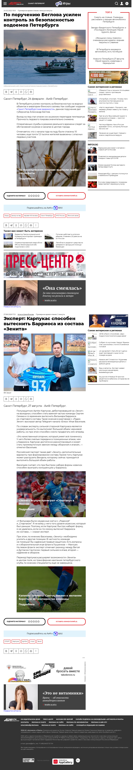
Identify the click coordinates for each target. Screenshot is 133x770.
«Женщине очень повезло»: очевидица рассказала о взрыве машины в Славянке (108, 40)
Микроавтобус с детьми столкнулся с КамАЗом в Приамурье (113, 174)
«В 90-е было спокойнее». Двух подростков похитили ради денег (112, 335)
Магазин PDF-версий (64, 719)
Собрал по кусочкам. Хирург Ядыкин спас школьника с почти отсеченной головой (114, 344)
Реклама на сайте (56, 722)
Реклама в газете (39, 722)
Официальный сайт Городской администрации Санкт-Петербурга (30, 86)
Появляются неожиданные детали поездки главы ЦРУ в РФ (112, 157)
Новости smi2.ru (12, 306)
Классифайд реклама (30, 725)
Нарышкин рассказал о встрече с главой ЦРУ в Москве (111, 149)
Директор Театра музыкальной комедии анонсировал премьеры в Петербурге (28, 236)
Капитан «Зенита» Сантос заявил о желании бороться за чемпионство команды (50, 597)
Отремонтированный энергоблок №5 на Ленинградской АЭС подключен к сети (28, 245)
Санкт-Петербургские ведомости (36, 109)
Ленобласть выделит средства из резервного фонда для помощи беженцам (69, 245)
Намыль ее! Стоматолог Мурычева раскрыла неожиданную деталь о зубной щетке (113, 362)
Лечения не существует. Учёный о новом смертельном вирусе (112, 134)
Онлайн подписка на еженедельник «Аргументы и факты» (100, 719)
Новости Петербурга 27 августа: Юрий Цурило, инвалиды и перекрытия (108, 61)
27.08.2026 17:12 (10, 314)
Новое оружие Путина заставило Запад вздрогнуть (111, 166)
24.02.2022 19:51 (10, 11)
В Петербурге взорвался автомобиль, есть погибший (108, 50)
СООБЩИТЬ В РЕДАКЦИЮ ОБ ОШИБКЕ (90, 725)
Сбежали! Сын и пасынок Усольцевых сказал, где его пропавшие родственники (114, 92)
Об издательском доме (30, 719)
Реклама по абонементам (77, 722)
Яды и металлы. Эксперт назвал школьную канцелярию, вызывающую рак (112, 370)
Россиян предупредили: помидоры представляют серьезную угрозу (112, 183)
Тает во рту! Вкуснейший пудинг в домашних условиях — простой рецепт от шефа (113, 118)
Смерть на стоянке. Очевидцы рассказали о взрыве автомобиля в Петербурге (109, 19)
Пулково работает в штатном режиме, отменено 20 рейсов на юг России (69, 236)
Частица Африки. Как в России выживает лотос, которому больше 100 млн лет (113, 127)
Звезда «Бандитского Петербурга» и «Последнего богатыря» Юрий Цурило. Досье (108, 30)
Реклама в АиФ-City (99, 722)
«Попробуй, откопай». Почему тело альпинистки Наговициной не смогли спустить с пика (113, 101)
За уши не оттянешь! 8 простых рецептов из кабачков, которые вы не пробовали (114, 379)
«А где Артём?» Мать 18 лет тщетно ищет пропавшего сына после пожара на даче (113, 353)
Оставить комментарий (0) (66, 196)
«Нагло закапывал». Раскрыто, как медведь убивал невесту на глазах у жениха (113, 109)
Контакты (25, 722)
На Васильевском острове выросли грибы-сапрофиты (49, 171)
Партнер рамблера (43, 760)
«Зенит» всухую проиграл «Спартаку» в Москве (46, 502)
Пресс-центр (48, 719)
